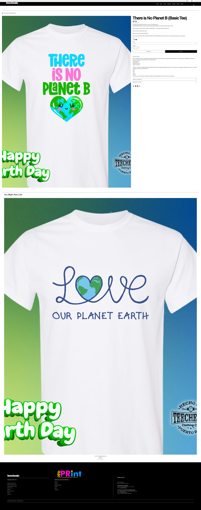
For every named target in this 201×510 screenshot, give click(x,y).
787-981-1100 (122, 491)
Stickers (8, 489)
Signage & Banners (58, 484)
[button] (194, 5)
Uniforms (56, 481)
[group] (100, 328)
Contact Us (9, 494)
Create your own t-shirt (11, 483)
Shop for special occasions (12, 486)
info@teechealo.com (123, 487)
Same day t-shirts (10, 490)
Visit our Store (9, 487)
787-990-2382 (123, 486)
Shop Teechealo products (11, 484)
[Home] (2, 13)
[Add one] (138, 48)
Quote (8, 492)
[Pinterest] (138, 86)
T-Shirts (56, 483)
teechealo (13, 475)
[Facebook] (136, 86)
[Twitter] (140, 86)
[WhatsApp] (134, 86)
